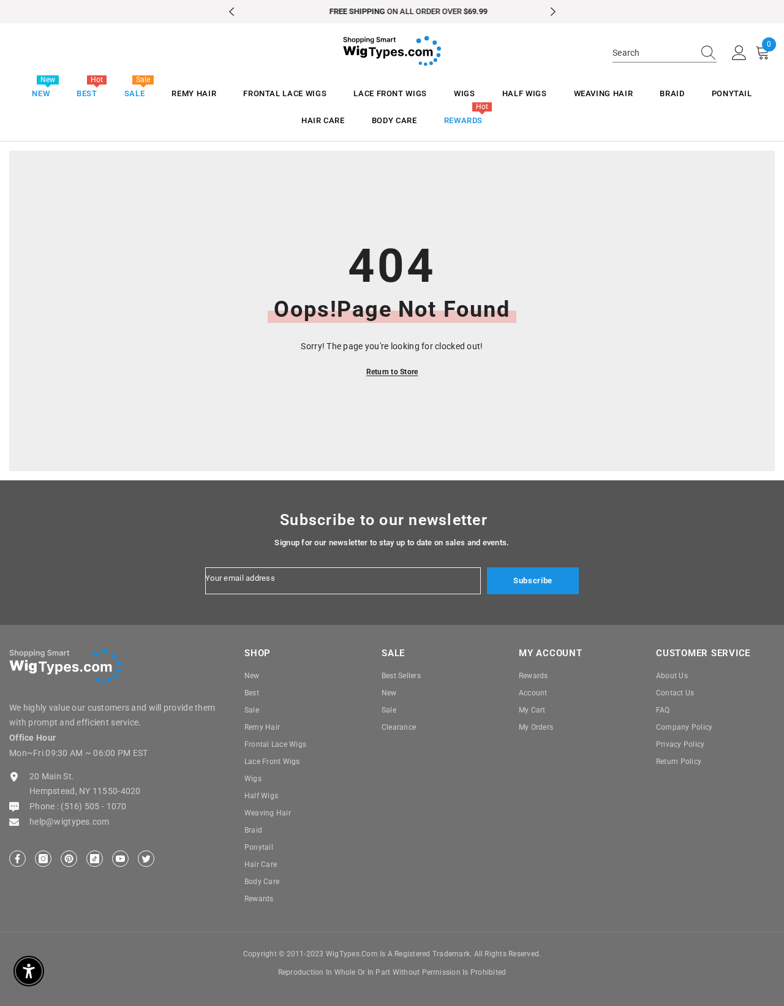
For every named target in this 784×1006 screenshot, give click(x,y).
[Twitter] (146, 858)
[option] (392, 11)
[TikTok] (94, 858)
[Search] (664, 52)
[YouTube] (120, 858)
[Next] (553, 11)
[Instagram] (43, 858)
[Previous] (231, 11)
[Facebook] (17, 858)
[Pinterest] (69, 858)
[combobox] (652, 52)
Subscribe (532, 580)
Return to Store (392, 372)
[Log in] (739, 53)
